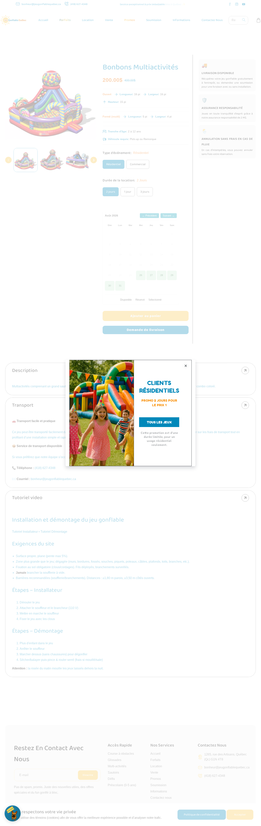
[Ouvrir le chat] (13, 813)
